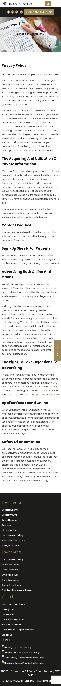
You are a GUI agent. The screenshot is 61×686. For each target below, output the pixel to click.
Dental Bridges (9, 519)
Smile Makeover (10, 574)
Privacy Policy (9, 609)
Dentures (6, 525)
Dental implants (10, 509)
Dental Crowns (9, 514)
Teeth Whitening (10, 564)
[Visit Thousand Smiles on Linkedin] (12, 12)
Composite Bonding (12, 535)
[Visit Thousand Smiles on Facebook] (8, 12)
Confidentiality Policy (13, 619)
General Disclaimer (11, 624)
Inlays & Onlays (9, 530)
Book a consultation (39, 12)
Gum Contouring (10, 579)
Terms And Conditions (13, 604)
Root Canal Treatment (14, 540)
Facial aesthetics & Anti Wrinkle (18, 590)
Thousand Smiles (29, 680)
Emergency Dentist (12, 545)
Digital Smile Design (12, 584)
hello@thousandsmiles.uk (45, 394)
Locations (7, 634)
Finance (6, 639)
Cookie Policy (9, 614)
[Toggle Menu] (57, 4)
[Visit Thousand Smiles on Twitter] (16, 12)
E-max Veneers (10, 569)
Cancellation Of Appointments (18, 629)
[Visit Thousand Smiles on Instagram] (21, 12)
